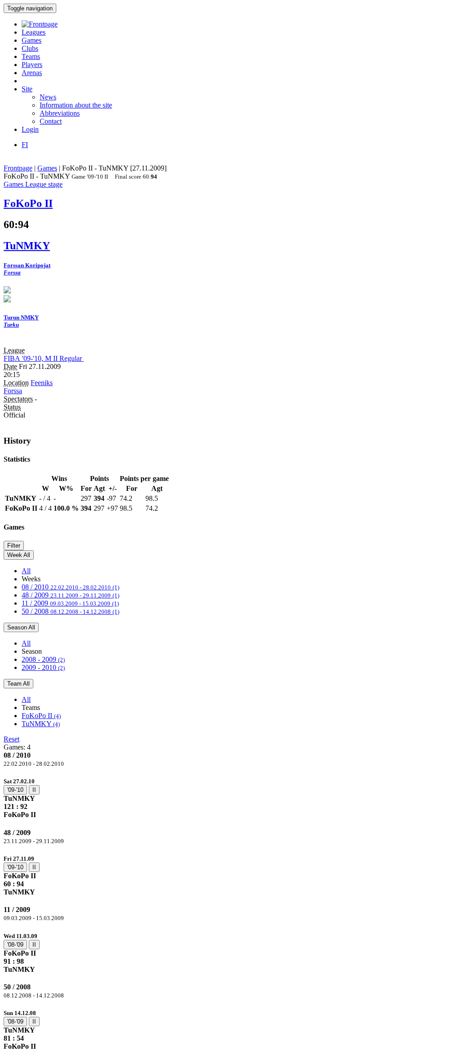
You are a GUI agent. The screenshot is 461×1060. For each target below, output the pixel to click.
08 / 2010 (70, 587)
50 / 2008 (70, 611)
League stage (44, 184)
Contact (51, 121)
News (48, 97)
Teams (31, 56)
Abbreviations (60, 113)
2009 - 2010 (43, 667)
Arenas (32, 72)
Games (31, 40)
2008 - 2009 (43, 659)
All (26, 571)
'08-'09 (15, 944)
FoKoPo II (41, 715)
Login (30, 129)
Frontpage (18, 168)
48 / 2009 (70, 595)
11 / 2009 (70, 603)
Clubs (30, 48)
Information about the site (76, 105)
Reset (11, 739)
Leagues (33, 32)
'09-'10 (15, 789)
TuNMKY (41, 724)
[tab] (230, 798)
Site (27, 89)
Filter (13, 545)
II (34, 789)
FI (25, 144)
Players (32, 64)
